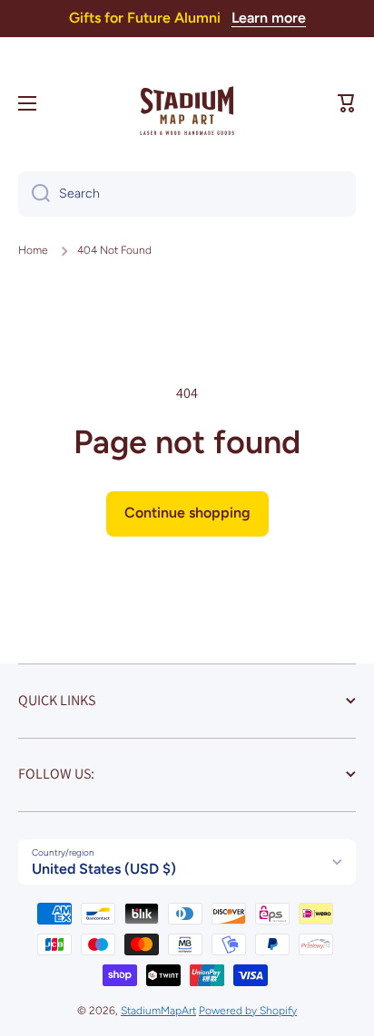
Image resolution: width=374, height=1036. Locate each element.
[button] (347, 103)
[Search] (34, 194)
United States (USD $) (104, 868)
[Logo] (187, 103)
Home (33, 250)
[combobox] (187, 194)
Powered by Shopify (248, 1010)
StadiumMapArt (158, 1010)
